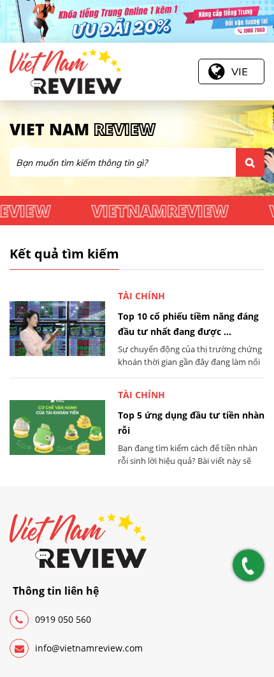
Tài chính (141, 296)
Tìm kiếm (250, 162)
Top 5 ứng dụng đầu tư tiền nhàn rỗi (191, 422)
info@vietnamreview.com (89, 648)
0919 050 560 (63, 619)
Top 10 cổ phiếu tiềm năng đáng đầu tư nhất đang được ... (188, 324)
